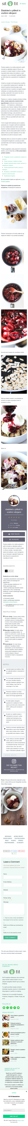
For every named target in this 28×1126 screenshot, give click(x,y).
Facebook (15, 851)
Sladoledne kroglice (9, 176)
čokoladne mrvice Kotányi (10, 602)
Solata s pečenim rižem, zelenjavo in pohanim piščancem (17, 1041)
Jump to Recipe (5, 22)
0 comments (12, 16)
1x (6, 571)
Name (5, 874)
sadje (6, 840)
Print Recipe (14, 22)
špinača (20, 840)
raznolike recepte (12, 987)
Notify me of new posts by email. (12, 932)
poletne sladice (20, 838)
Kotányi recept (18, 836)
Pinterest (22, 851)
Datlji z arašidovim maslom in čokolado (17, 1058)
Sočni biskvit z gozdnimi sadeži (17, 1016)
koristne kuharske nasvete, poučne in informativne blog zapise (13, 989)
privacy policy (20, 1120)
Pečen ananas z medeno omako (13, 161)
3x (12, 571)
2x (9, 571)
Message (5, 902)
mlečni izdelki (7, 838)
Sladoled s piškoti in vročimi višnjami (11, 11)
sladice (13, 840)
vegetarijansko (9, 842)
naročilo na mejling (15, 991)
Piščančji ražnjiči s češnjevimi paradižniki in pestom (17, 1024)
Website (5, 890)
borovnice (8, 836)
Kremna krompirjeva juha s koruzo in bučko (17, 1033)
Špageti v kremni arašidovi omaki (17, 1050)
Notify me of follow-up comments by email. (13, 926)
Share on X (7, 851)
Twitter (16, 996)
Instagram (10, 996)
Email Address (7, 882)
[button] (23, 3)
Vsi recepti (20, 842)
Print (15, 853)
